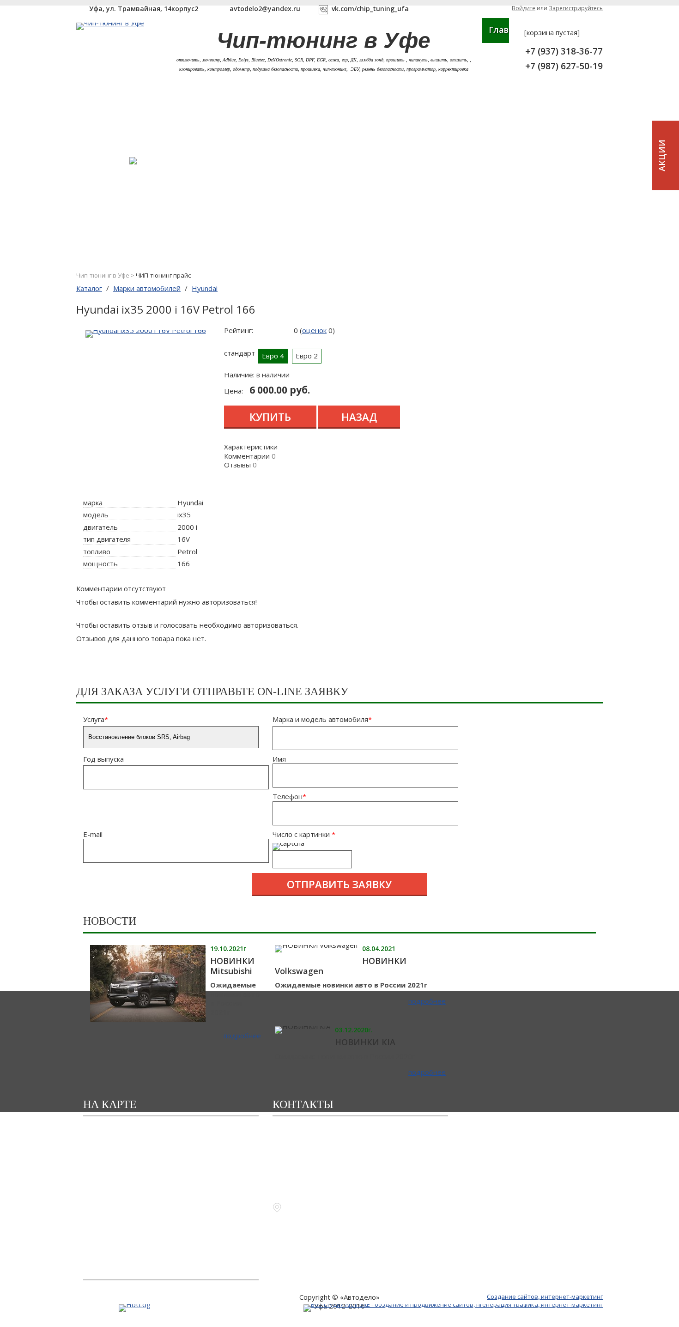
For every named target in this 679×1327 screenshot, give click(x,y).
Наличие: (239, 374)
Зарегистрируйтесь (576, 8)
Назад (359, 417)
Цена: (233, 390)
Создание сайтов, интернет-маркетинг (545, 1296)
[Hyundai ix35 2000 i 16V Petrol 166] (145, 330)
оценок (314, 330)
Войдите (523, 8)
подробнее (242, 1035)
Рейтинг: (238, 330)
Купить (270, 417)
